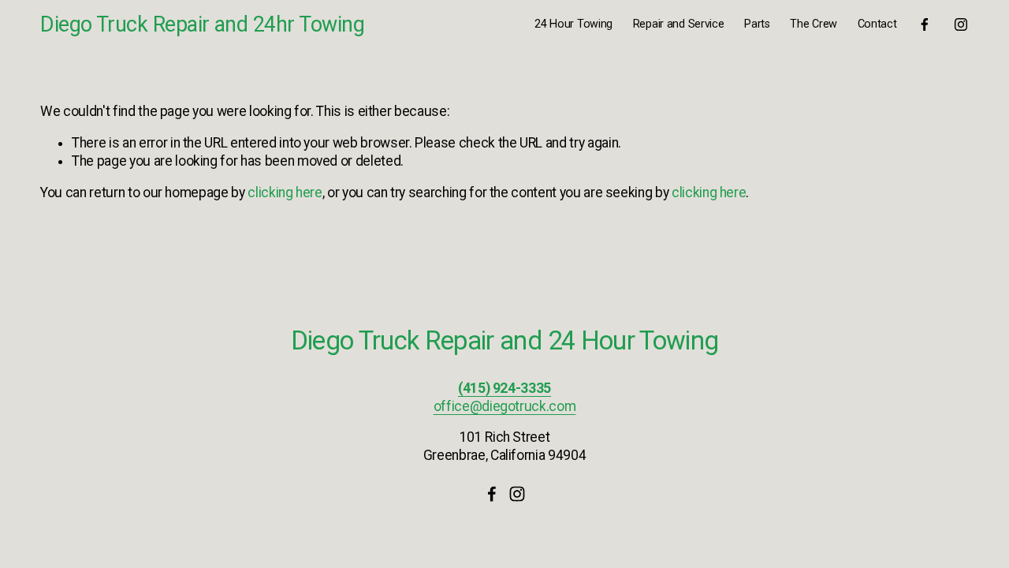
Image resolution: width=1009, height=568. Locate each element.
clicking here (285, 192)
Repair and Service (678, 24)
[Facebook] (925, 24)
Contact (877, 24)
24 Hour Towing (573, 24)
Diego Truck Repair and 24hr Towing (202, 24)
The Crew (813, 24)
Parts (757, 24)
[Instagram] (961, 24)
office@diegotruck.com (505, 406)
